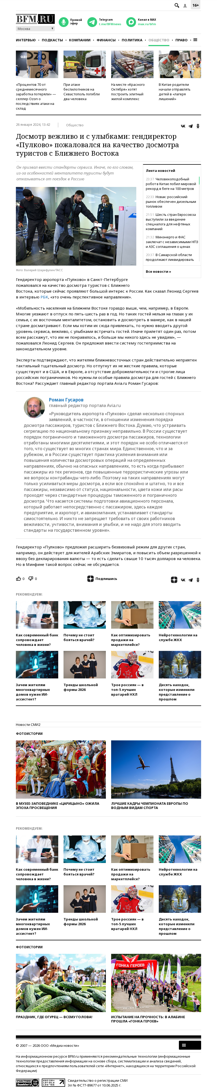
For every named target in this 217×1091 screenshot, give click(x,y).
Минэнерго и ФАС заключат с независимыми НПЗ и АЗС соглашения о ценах (172, 242)
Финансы (106, 40)
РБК (44, 296)
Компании (80, 40)
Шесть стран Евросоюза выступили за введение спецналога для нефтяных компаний (171, 221)
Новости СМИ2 (28, 724)
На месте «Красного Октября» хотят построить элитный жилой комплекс (128, 91)
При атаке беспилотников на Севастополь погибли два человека (82, 91)
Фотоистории (29, 733)
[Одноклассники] (198, 126)
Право (181, 40)
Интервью (26, 40)
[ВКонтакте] (183, 126)
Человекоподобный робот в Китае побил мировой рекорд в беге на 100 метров (171, 184)
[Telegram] (190, 126)
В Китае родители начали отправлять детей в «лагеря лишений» (175, 91)
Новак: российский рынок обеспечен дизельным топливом (171, 201)
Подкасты (52, 40)
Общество (158, 40)
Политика (132, 40)
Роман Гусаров (66, 400)
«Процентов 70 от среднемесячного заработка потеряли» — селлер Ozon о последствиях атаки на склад (36, 96)
